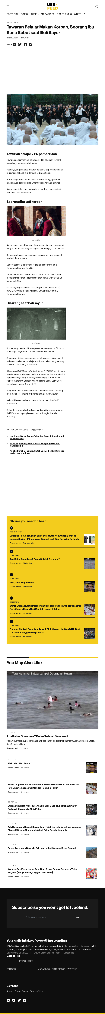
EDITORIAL (12, 969)
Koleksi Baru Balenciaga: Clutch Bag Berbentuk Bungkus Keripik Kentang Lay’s (37, 452)
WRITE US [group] (79, 14)
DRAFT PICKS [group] (64, 14)
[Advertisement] (52, 73)
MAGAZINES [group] (48, 14)
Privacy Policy (21, 991)
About (9, 991)
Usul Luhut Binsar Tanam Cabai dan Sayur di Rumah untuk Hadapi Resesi (37, 437)
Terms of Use (36, 991)
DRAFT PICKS (58, 969)
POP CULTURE (29, 14)
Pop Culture (13, 23)
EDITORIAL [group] (13, 14)
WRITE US (72, 969)
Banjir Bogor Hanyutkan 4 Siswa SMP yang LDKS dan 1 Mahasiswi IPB (35, 444)
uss (34, 429)
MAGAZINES (44, 969)
